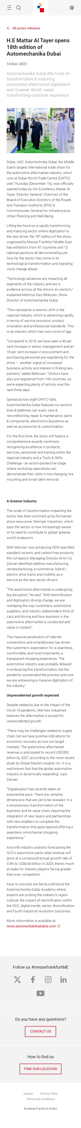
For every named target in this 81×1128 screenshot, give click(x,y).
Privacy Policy (49, 1093)
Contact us (40, 1031)
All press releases (26, 28)
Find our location (40, 1069)
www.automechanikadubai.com (31, 926)
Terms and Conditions (41, 1099)
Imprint (28, 1093)
